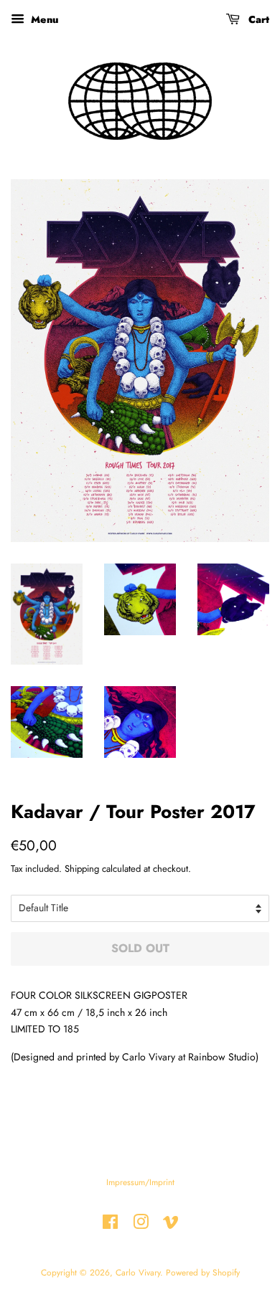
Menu (43, 19)
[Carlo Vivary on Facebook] (110, 1225)
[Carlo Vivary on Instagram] (141, 1225)
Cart (257, 19)
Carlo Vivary (138, 1272)
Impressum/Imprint (140, 1182)
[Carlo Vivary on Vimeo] (171, 1225)
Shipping (82, 868)
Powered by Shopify (203, 1272)
